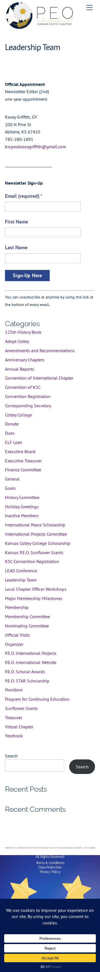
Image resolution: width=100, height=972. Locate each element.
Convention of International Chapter (39, 378)
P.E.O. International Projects (30, 653)
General (12, 479)
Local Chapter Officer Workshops (35, 589)
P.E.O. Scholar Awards (25, 671)
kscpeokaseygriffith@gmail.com (35, 146)
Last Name (16, 247)
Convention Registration (28, 396)
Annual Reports (19, 369)
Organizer (14, 644)
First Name (16, 221)
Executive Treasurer (23, 460)
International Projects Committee (36, 534)
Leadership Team (21, 580)
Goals (10, 488)
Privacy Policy (50, 872)
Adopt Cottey (17, 341)
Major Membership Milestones (33, 598)
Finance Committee (23, 469)
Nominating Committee (27, 626)
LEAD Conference (21, 570)
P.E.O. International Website (30, 662)
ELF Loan (13, 442)
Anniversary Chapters (24, 360)
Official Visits (17, 635)
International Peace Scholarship (35, 525)
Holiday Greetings (22, 506)
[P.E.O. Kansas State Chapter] (39, 27)
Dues (9, 433)
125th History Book (23, 332)
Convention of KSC (23, 387)
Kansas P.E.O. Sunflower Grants (34, 552)
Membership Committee (27, 616)
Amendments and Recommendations (40, 350)
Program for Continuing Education (37, 699)
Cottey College (18, 415)
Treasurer (13, 717)
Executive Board (20, 451)
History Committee (22, 497)
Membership (17, 607)
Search (11, 756)
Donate (12, 424)
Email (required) (23, 196)
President (13, 690)
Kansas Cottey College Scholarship (37, 543)
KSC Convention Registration (32, 561)
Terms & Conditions (50, 863)
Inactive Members (22, 515)
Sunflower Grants (21, 708)
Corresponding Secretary (28, 405)
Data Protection (49, 867)
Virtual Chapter (19, 726)
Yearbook (14, 735)
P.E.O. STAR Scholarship (27, 681)
